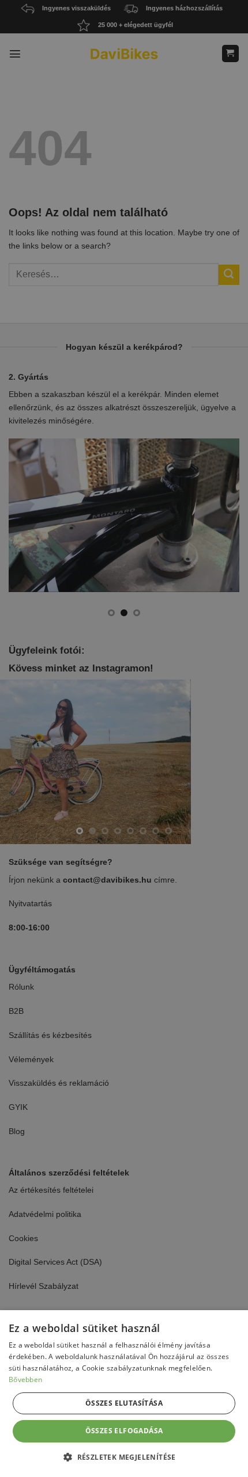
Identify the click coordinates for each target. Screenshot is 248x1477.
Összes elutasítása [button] (124, 1403)
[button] (124, 1457)
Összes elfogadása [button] (124, 1431)
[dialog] (124, 1393)
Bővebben (25, 1379)
